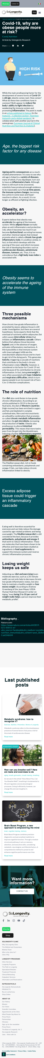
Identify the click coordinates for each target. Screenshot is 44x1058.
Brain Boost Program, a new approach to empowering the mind (21, 827)
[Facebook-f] (3, 920)
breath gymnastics (15, 775)
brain (6, 831)
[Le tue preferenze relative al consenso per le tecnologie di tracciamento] (4, 1054)
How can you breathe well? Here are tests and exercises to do (20, 771)
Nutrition (13, 36)
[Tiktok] (24, 920)
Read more (8, 737)
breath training (27, 775)
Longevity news (11, 19)
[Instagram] (13, 920)
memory (23, 831)
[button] (39, 12)
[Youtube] (19, 920)
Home (4, 19)
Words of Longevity (32, 725)
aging (6, 775)
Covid (5, 36)
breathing (36, 775)
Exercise (7, 725)
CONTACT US (22, 891)
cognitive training (14, 831)
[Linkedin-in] (8, 920)
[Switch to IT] (39, 3)
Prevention (21, 725)
